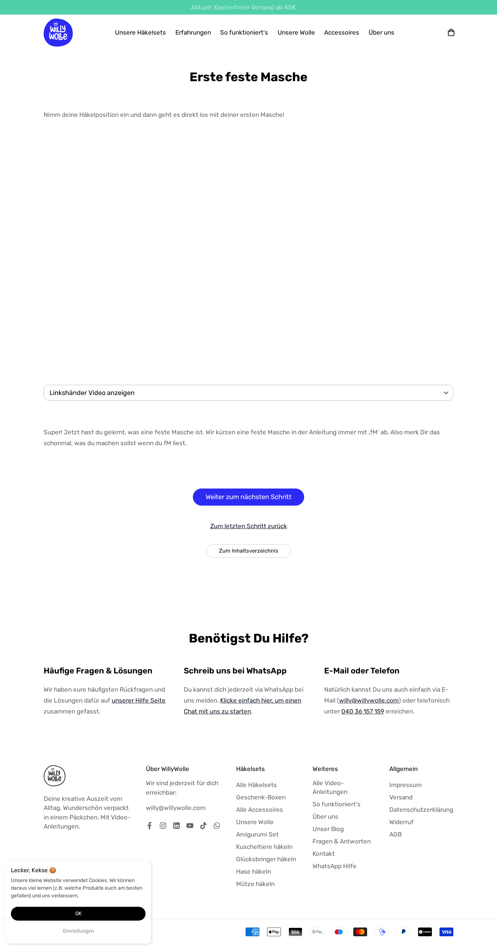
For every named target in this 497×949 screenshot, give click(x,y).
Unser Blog (328, 829)
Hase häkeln (253, 871)
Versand (401, 797)
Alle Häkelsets (256, 784)
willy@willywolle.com (369, 700)
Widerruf (401, 822)
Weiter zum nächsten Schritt (248, 497)
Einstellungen (78, 931)
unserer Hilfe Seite (139, 700)
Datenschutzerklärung (421, 809)
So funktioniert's (244, 32)
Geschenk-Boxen (261, 797)
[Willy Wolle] (58, 33)
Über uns (381, 32)
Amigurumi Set (257, 834)
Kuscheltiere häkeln (264, 846)
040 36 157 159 (362, 711)
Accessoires (341, 32)
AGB (395, 834)
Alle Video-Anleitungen (330, 787)
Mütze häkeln (255, 883)
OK (78, 913)
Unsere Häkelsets (140, 32)
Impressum (405, 784)
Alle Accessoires (259, 809)
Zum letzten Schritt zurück (248, 526)
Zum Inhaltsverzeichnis (248, 550)
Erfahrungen (193, 32)
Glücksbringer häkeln (266, 859)
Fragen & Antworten (342, 841)
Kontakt (324, 853)
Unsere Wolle (296, 32)
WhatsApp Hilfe (335, 866)
